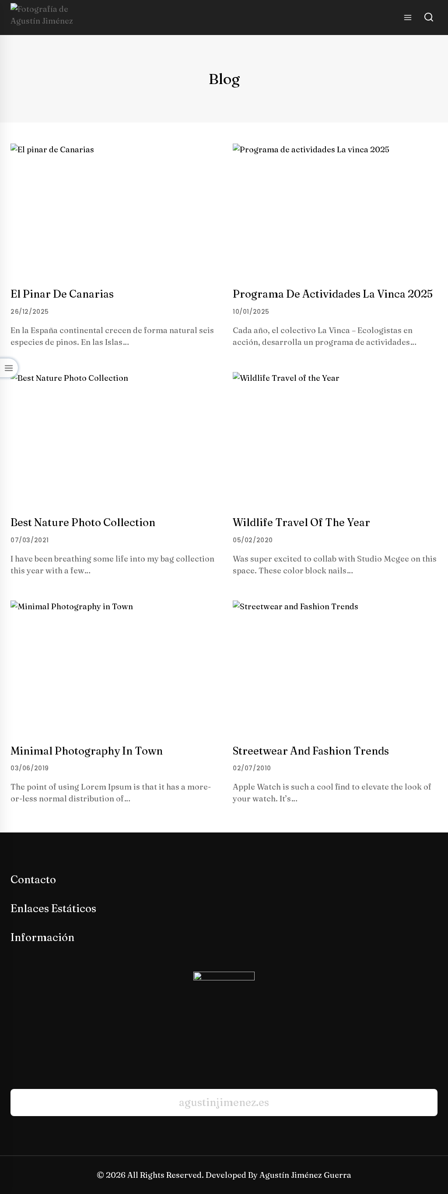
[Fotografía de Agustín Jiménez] (45, 17)
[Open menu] (407, 17)
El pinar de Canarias (62, 294)
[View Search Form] (429, 17)
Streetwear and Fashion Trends (311, 750)
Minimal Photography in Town (86, 750)
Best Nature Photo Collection (82, 522)
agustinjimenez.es (224, 1102)
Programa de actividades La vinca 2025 (333, 294)
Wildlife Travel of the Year (301, 522)
